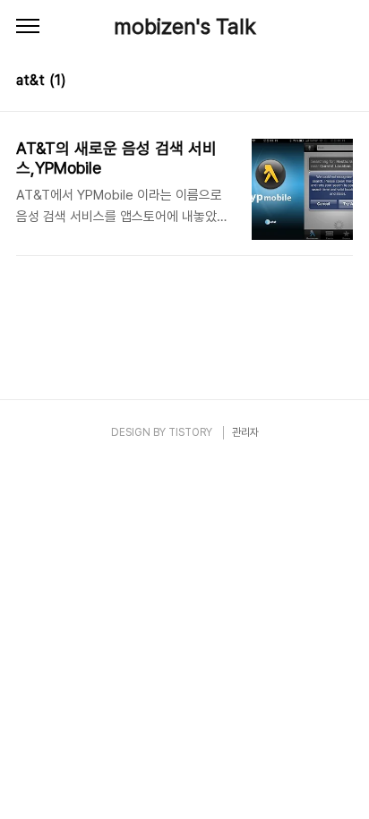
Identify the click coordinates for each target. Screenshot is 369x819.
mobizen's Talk (185, 26)
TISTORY (190, 432)
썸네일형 (317, 82)
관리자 (245, 432)
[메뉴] (28, 27)
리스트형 (342, 82)
